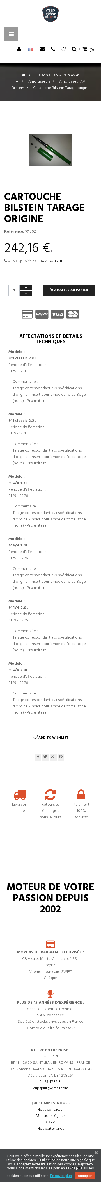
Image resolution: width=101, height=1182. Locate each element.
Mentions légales (50, 1116)
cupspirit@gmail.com (50, 1088)
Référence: (14, 232)
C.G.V (50, 1122)
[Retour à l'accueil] (23, 75)
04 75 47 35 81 (51, 261)
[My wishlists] (63, 49)
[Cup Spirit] (50, 15)
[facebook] (38, 757)
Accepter (85, 1176)
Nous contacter (50, 1109)
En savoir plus (61, 1176)
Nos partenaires (50, 1129)
